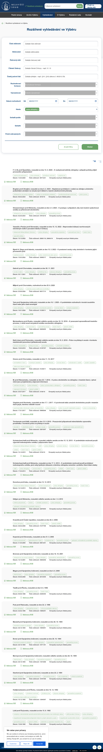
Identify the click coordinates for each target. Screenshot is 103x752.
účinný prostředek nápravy (49, 608)
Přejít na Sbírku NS (91, 6)
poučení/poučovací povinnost (67, 194)
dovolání (16, 427)
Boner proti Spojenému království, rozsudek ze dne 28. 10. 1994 (37, 639)
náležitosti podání (27, 427)
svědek (16, 449)
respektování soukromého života (69, 718)
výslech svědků (68, 326)
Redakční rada (75, 15)
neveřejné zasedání (35, 362)
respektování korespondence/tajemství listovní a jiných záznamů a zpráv (35, 718)
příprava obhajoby (55, 272)
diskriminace (17, 574)
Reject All (26, 744)
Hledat (79, 6)
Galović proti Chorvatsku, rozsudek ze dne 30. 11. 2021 (34, 268)
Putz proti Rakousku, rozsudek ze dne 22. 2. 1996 (31, 605)
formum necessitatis (20, 345)
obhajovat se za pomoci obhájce (23, 194)
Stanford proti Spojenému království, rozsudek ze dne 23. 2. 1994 (37, 673)
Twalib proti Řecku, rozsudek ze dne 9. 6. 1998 (30, 588)
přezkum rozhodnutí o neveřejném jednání (39, 308)
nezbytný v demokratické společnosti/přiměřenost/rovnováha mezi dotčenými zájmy (38, 714)
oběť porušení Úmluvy (72, 714)
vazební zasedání (90, 362)
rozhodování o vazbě (75, 362)
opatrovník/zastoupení (20, 175)
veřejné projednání (72, 308)
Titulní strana (16, 15)
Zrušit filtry (68, 147)
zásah (68, 722)
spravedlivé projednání (58, 232)
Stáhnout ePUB (28, 182)
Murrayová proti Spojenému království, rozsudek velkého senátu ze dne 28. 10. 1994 (45, 656)
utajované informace (20, 389)
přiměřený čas (42, 272)
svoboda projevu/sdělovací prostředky (37, 289)
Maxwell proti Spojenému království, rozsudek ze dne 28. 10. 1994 (37, 622)
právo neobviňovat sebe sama (48, 255)
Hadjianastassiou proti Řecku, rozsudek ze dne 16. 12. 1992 (35, 690)
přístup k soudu (40, 427)
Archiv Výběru (32, 15)
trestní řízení (87, 232)
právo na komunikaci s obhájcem (50, 385)
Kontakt (88, 15)
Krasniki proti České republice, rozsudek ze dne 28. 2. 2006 (35, 520)
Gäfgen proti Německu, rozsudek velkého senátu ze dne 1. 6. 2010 (38, 499)
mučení (31, 502)
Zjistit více (75, 750)
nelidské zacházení (42, 502)
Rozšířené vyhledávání (35, 6)
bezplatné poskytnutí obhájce (22, 625)
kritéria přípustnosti (19, 502)
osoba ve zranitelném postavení (45, 194)
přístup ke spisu (33, 345)
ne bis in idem (18, 272)
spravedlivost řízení (74, 232)
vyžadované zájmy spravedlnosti (73, 427)
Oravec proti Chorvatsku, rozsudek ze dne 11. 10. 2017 (33, 359)
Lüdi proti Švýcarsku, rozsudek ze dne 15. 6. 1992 (31, 710)
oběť (40, 446)
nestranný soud (18, 255)
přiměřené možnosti (49, 175)
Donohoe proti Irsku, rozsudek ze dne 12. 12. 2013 (32, 482)
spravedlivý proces (54, 213)
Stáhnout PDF (11, 182)
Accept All (39, 744)
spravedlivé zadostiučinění (57, 557)
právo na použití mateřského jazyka (69, 408)
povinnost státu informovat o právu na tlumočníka (28, 408)
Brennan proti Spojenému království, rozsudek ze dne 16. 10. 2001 (38, 554)
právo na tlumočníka (89, 408)
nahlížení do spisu (19, 385)
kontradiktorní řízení (20, 362)
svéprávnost (61, 175)
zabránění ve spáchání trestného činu (52, 722)
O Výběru (61, 15)
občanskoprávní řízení (35, 540)
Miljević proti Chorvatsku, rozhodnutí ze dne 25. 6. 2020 (34, 285)
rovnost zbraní (59, 308)
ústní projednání (63, 676)
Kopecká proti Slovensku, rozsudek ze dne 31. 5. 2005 (33, 537)
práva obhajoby (35, 175)
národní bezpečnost (44, 485)
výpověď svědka (18, 236)
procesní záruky (62, 446)
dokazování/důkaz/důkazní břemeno (24, 232)
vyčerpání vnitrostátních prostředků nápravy (27, 506)
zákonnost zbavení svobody (22, 366)
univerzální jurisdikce (62, 345)
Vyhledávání (48, 15)
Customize (13, 744)
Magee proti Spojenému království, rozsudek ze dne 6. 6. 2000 (36, 571)
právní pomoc (84, 194)
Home (2, 23)
